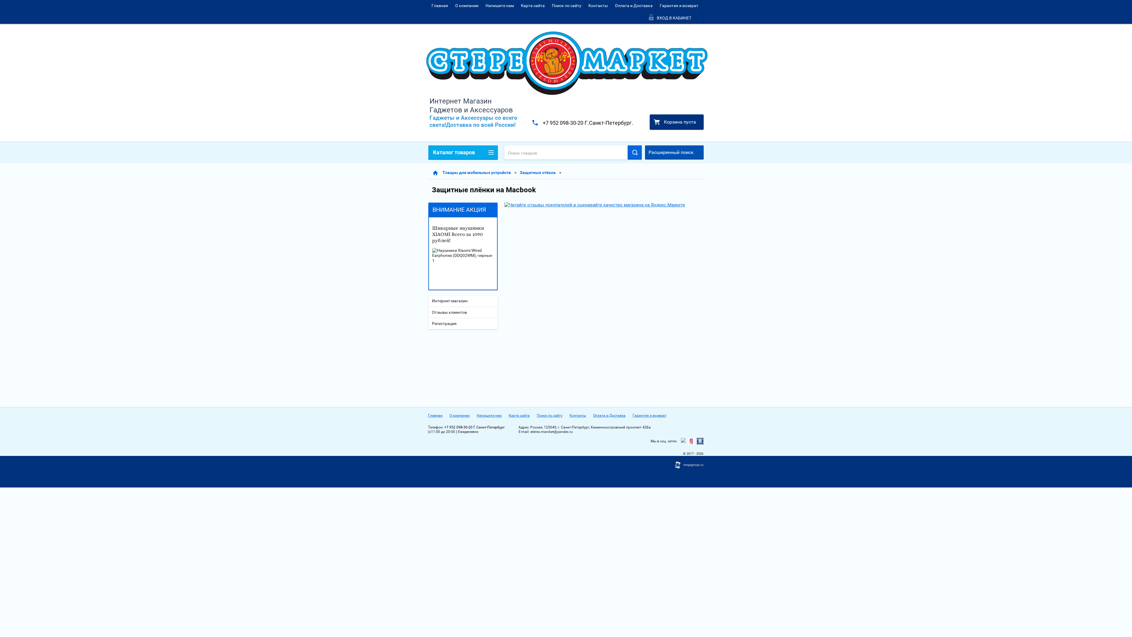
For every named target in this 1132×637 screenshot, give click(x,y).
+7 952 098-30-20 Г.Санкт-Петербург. (588, 123)
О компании (466, 5)
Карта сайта (533, 5)
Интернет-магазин (450, 300)
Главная (440, 5)
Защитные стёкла (538, 172)
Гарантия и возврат (679, 5)
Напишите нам (500, 5)
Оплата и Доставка (634, 5)
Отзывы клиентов (449, 312)
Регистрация (444, 323)
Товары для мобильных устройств (476, 172)
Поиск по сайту (566, 5)
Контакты (598, 5)
